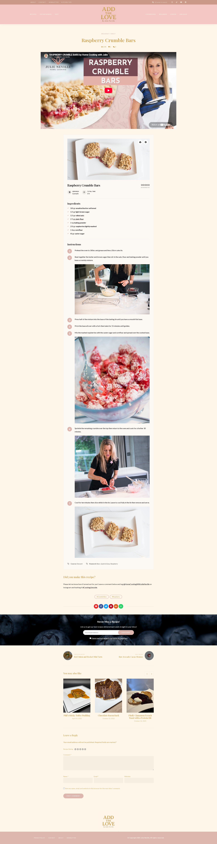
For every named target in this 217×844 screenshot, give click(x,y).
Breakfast (105, 33)
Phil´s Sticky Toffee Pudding (77, 715)
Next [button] (151, 674)
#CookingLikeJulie (90, 587)
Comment (67, 755)
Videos (173, 14)
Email (96, 776)
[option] (76, 699)
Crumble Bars (102, 597)
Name (65, 776)
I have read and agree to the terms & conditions (109, 638)
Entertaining (46, 14)
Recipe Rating (68, 749)
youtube (181, 2)
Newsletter (54, 2)
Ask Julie (183, 14)
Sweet (113, 33)
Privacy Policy (39, 838)
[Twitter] (106, 606)
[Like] (96, 606)
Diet (57, 14)
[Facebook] (101, 606)
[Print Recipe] (140, 142)
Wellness (163, 14)
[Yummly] (116, 606)
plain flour (80, 219)
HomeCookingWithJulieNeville (137, 584)
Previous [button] (147, 674)
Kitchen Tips (66, 2)
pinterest (185, 2)
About (33, 2)
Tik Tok (176, 2)
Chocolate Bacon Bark (108, 715)
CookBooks (151, 14)
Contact (42, 2)
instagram (172, 2)
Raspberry (116, 597)
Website (127, 776)
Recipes (33, 14)
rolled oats (80, 215)
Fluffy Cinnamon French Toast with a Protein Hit (140, 716)
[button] (145, 142)
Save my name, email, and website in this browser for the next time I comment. (92, 788)
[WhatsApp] (121, 606)
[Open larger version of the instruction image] (112, 289)
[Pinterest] (111, 606)
